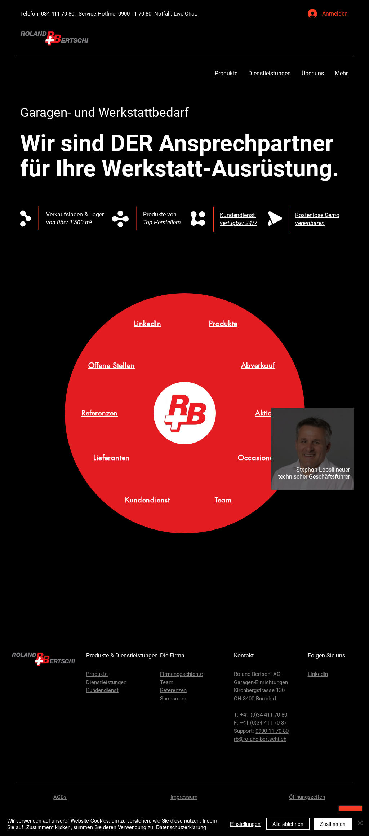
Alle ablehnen (287, 823)
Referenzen (173, 690)
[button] (226, 73)
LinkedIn (318, 674)
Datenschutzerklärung (181, 827)
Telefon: (30, 13)
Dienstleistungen (106, 682)
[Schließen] (360, 823)
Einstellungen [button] (245, 823)
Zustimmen (333, 823)
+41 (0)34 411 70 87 (263, 723)
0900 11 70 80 (134, 13)
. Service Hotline (94, 13)
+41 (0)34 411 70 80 (263, 715)
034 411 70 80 (57, 13)
